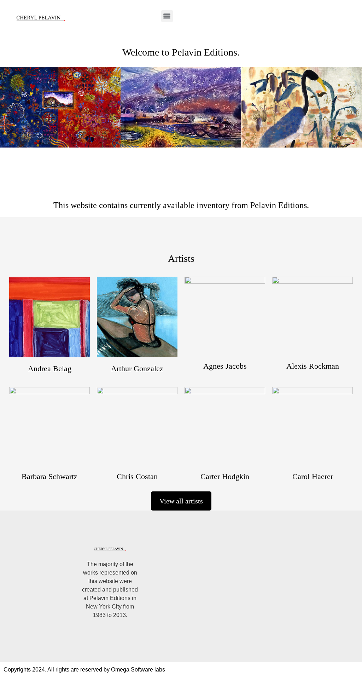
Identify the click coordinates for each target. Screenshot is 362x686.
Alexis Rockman (312, 366)
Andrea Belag (49, 368)
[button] (167, 16)
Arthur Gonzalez (137, 368)
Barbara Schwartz (49, 476)
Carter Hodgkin (224, 476)
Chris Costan (137, 476)
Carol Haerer (312, 476)
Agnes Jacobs (225, 366)
